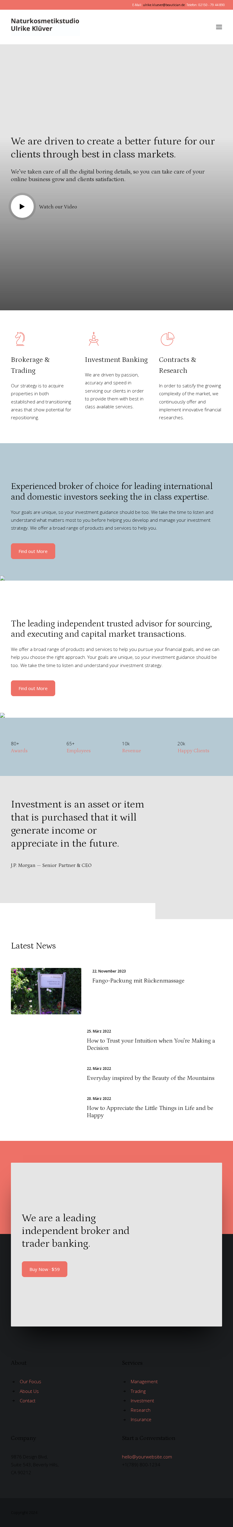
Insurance (141, 1419)
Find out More (33, 551)
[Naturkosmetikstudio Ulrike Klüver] (74, 27)
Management (144, 1381)
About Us (29, 1391)
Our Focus (30, 1381)
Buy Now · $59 (44, 1269)
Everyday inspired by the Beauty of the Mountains (150, 1078)
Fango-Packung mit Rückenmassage (138, 980)
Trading (138, 1391)
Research (140, 1410)
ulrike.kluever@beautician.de (164, 5)
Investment (142, 1400)
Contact (27, 1400)
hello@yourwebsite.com (147, 1457)
